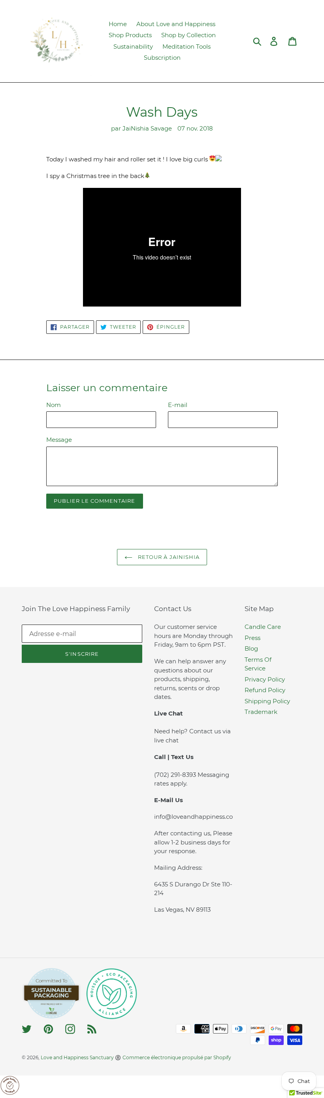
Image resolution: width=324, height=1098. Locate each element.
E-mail (177, 405)
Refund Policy (265, 690)
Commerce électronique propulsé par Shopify (176, 1057)
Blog (251, 648)
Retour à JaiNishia (168, 557)
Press (252, 638)
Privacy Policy (265, 679)
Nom (53, 405)
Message (59, 439)
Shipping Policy (267, 701)
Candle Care (263, 626)
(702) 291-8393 (176, 774)
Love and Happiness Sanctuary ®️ (81, 1057)
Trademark (261, 712)
